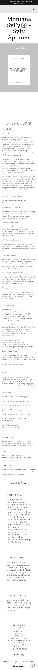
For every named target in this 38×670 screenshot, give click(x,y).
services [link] (19, 634)
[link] (34, 9)
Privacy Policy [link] (19, 647)
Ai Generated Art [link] (19, 644)
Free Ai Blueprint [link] (19, 627)
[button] (4, 9)
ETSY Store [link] (19, 631)
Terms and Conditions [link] (19, 649)
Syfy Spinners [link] (19, 625)
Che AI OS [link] (19, 636)
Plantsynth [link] (19, 642)
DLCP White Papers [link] (19, 638)
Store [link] (19, 629)
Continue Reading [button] (19, 82)
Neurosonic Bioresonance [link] (19, 640)
